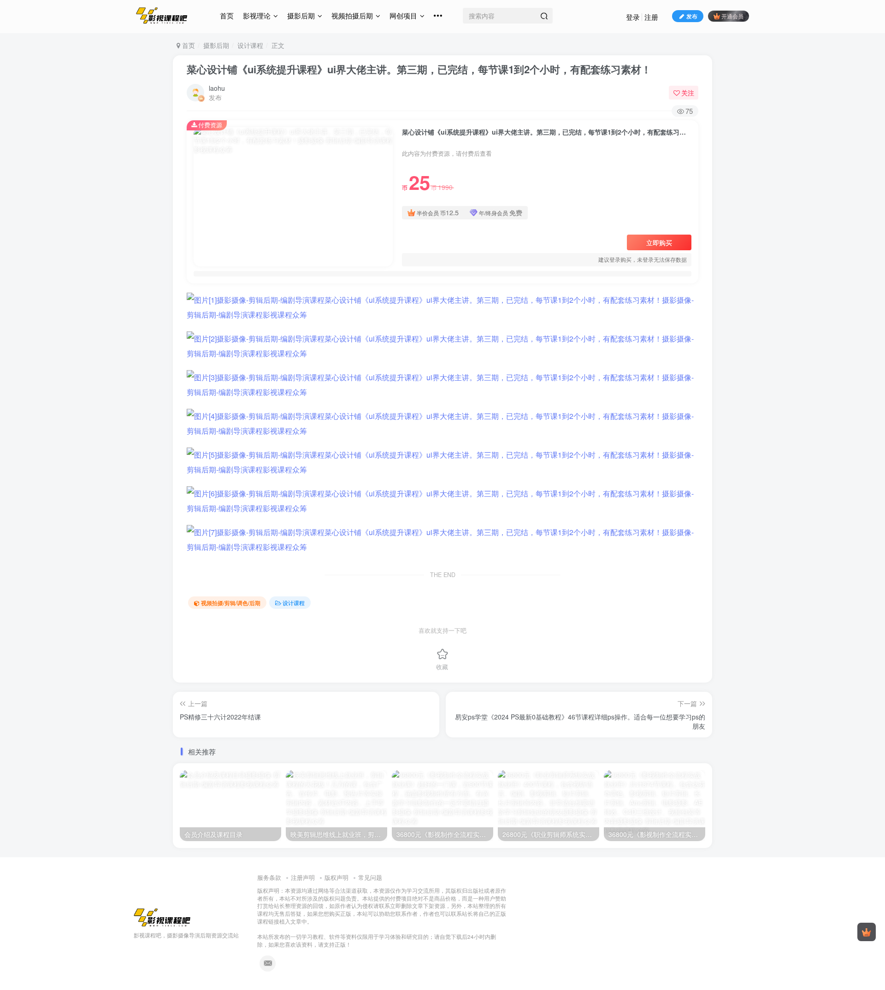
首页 (227, 15)
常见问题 (370, 877)
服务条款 (269, 877)
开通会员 (732, 16)
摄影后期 (301, 15)
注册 (651, 17)
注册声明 (303, 877)
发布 (691, 16)
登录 (633, 17)
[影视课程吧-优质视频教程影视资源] (162, 916)
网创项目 (403, 15)
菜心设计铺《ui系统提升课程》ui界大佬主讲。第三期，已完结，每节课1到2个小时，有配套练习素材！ (419, 69)
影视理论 (257, 15)
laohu (217, 88)
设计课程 (250, 45)
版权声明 (336, 877)
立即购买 (659, 242)
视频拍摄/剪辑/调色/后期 (230, 603)
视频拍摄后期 (352, 15)
